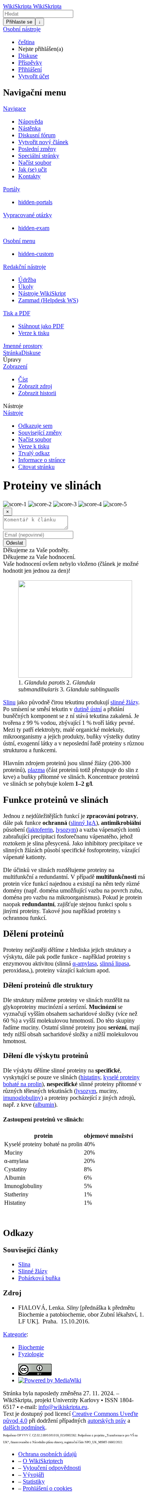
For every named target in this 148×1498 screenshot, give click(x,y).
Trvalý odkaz (34, 453)
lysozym (66, 829)
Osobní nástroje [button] (22, 29)
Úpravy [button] (12, 359)
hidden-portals (35, 202)
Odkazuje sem (35, 426)
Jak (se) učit (32, 169)
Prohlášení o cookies (47, 1488)
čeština (26, 42)
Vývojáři (33, 1474)
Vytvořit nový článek (43, 142)
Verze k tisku (33, 333)
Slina (24, 1264)
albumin (44, 1104)
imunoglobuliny (22, 1098)
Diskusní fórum (36, 135)
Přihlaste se (19, 22)
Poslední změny (37, 149)
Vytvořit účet (33, 76)
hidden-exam (33, 228)
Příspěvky (30, 62)
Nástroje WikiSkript (42, 293)
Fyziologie (31, 1354)
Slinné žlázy (32, 1271)
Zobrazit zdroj (35, 386)
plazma (36, 770)
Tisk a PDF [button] (16, 313)
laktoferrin (40, 829)
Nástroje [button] (13, 406)
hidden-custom (36, 254)
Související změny (40, 432)
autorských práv (107, 1420)
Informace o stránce (41, 460)
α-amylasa (84, 963)
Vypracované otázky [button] (27, 215)
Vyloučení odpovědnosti (52, 1468)
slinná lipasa (114, 963)
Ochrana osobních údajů (47, 1454)
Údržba (27, 279)
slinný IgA (83, 823)
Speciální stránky (38, 156)
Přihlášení (30, 69)
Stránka (12, 352)
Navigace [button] (14, 108)
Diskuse (28, 55)
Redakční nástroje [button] (24, 267)
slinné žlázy (124, 702)
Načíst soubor (34, 162)
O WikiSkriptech (43, 1461)
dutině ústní (88, 709)
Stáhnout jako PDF (41, 326)
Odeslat (14, 543)
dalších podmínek (24, 1427)
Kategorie (15, 1334)
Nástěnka (29, 128)
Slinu (9, 702)
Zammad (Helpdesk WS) (48, 300)
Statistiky (34, 1481)
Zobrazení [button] (15, 366)
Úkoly (25, 286)
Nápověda (30, 121)
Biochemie (31, 1347)
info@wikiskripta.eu (62, 1407)
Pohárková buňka (39, 1278)
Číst (23, 379)
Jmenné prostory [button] (23, 346)
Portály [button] (11, 189)
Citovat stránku (36, 467)
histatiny (90, 1077)
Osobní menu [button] (19, 241)
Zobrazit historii (37, 393)
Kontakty (29, 176)
